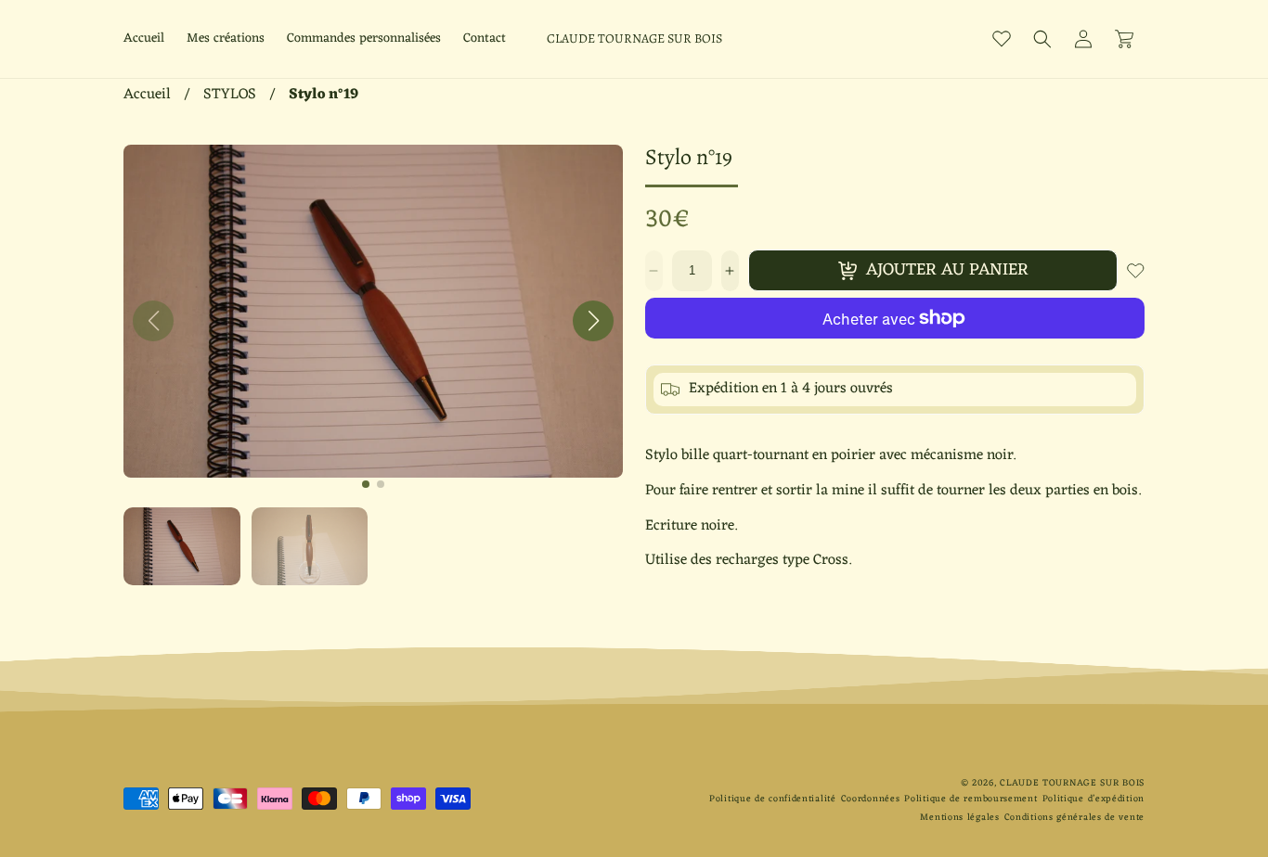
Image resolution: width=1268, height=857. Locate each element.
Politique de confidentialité (772, 799)
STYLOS (229, 95)
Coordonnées (870, 799)
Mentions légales (959, 817)
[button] (1042, 39)
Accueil (147, 95)
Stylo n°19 (323, 95)
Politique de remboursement (970, 799)
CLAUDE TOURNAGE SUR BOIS (1072, 783)
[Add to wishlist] (1136, 271)
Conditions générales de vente (1074, 817)
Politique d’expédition (1093, 799)
